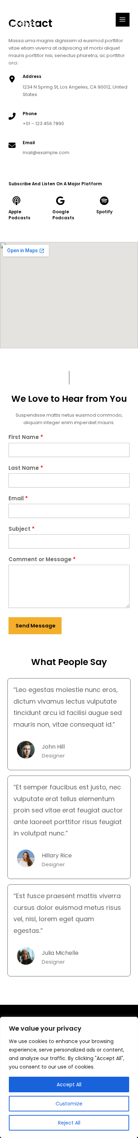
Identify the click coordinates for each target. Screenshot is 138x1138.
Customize (69, 1103)
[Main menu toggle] (123, 20)
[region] (69, 1077)
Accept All (69, 1084)
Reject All (69, 1122)
